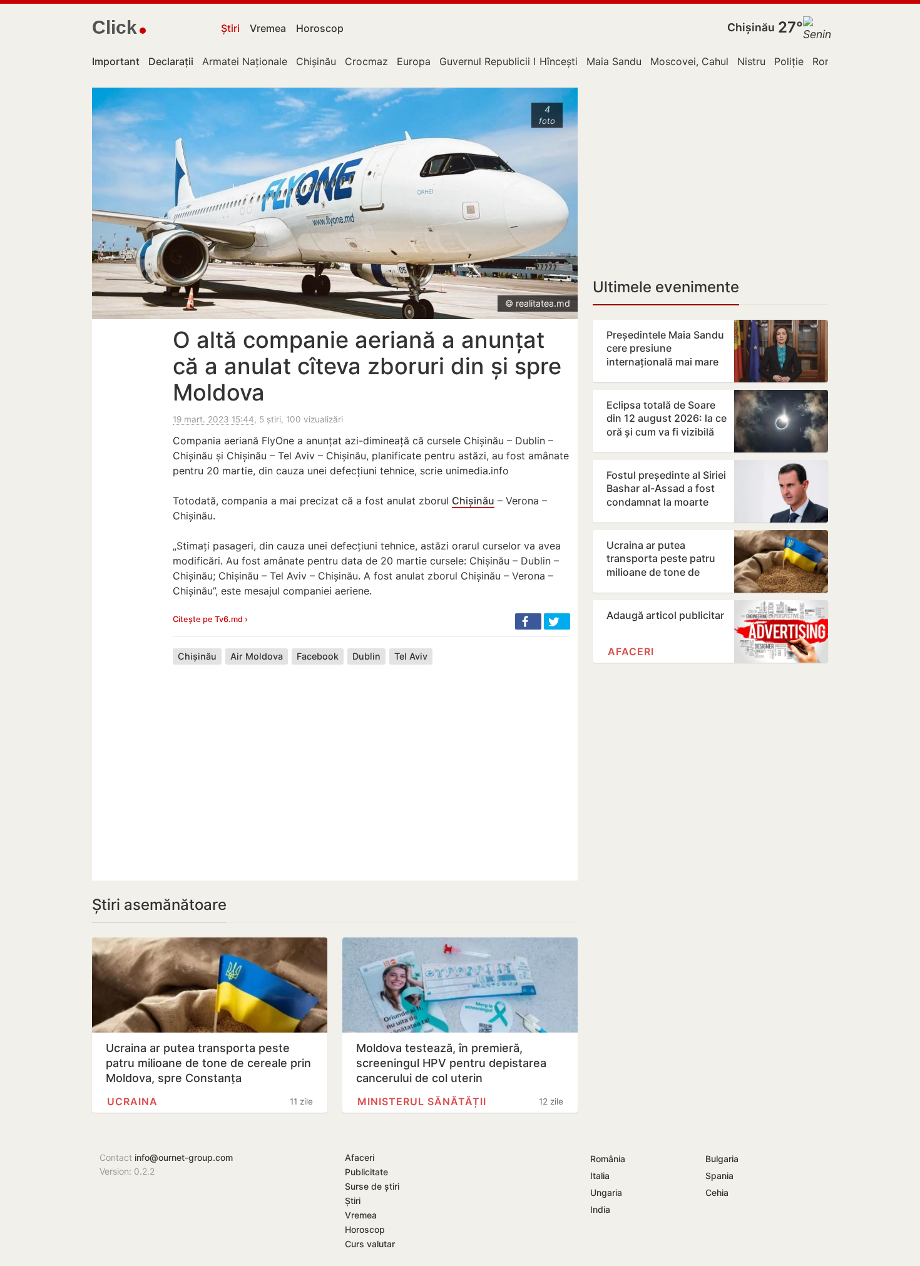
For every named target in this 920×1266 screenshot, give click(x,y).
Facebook (318, 656)
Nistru (751, 61)
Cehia (716, 1192)
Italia (600, 1175)
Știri (230, 28)
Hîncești (558, 61)
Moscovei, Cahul (689, 61)
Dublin (366, 656)
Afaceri (631, 651)
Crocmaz (366, 61)
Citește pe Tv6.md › (210, 619)
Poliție (789, 61)
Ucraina (132, 1101)
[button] (528, 621)
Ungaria (606, 1192)
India (600, 1209)
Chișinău (751, 27)
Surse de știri (372, 1186)
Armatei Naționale (244, 61)
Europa (414, 61)
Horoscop (320, 28)
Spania (719, 1175)
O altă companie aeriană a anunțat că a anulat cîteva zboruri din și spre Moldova (367, 366)
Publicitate (366, 1171)
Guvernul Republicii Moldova (507, 61)
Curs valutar (370, 1243)
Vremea (268, 28)
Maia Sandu (613, 61)
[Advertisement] (371, 762)
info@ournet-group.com (184, 1157)
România (607, 1158)
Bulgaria (722, 1158)
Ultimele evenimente (666, 287)
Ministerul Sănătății (421, 1101)
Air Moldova (256, 656)
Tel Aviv (410, 656)
